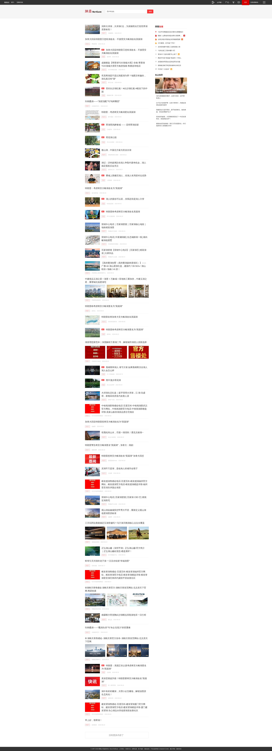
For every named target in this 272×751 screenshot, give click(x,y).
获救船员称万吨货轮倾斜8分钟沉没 (169, 65)
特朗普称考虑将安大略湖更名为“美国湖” (104, 306)
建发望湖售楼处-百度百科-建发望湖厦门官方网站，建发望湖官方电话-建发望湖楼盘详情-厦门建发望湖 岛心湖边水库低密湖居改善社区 (124, 707)
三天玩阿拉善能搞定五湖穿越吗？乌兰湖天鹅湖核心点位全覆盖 (114, 522)
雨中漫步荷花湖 (113, 380)
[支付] (234, 2)
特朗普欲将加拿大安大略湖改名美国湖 (119, 316)
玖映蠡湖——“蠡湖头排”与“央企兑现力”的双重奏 (107, 627)
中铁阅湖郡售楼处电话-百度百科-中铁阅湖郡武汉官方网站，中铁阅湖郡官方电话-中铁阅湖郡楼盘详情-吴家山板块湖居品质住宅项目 (124, 408)
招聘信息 (134, 749)
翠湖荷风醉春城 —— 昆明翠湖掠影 (122, 124)
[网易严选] (227, 2)
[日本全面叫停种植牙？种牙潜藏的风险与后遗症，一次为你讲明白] (171, 85)
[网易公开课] (220, 2)
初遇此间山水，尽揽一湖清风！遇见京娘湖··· (122, 432)
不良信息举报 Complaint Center (160, 749)
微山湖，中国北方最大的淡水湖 (116, 150)
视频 (103, 57)
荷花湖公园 (111, 137)
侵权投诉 (178, 749)
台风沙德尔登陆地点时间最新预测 (169, 39)
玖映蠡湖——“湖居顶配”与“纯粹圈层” (102, 101)
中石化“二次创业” (163, 69)
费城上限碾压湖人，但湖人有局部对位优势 (125, 175)
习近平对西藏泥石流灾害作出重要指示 (170, 32)
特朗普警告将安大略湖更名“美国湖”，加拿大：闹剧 (109, 445)
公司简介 (121, 749)
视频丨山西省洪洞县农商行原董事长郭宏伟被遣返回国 (170, 36)
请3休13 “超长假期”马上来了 (167, 54)
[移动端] (213, 2)
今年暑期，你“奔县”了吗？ (166, 43)
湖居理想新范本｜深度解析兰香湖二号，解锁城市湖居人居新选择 (116, 342)
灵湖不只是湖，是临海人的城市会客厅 (119, 468)
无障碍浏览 (20, 2)
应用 (12, 2)
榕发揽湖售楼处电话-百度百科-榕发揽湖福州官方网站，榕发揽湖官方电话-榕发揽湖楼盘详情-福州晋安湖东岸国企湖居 (124, 484)
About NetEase (113, 749)
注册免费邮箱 (254, 2)
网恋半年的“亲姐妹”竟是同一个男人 (169, 58)
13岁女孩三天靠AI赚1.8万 (166, 50)
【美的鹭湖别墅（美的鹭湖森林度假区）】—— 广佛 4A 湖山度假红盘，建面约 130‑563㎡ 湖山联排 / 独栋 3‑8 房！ (123, 266)
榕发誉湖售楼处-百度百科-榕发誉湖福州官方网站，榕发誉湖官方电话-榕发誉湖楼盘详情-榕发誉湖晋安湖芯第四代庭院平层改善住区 (124, 574)
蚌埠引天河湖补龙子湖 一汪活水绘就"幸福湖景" (107, 560)
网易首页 (6, 2)
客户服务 (140, 749)
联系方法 (128, 749)
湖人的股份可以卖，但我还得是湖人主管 (124, 198)
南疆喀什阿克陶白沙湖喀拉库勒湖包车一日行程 (123, 614)
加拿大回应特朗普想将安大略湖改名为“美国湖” (107, 421)
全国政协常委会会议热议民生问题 (169, 62)
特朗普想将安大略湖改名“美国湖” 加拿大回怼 (122, 455)
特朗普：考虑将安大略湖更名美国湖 (118, 112)
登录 (245, 2)
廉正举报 (172, 749)
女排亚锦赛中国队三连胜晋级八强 (169, 47)
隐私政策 (146, 749)
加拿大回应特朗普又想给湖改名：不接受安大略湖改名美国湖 (113, 39)
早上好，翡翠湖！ (93, 720)
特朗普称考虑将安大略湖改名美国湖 (122, 211)
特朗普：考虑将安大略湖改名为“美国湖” (104, 188)
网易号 (104, 33)
